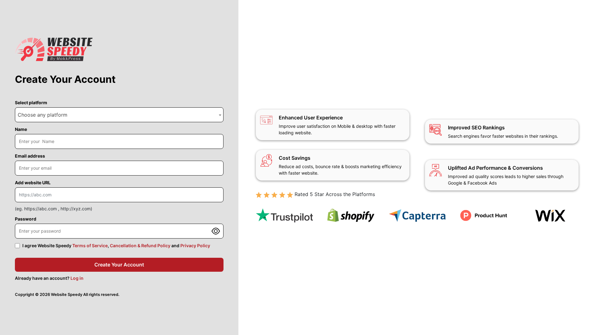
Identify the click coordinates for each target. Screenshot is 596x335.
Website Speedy (66, 294)
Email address (30, 156)
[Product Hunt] (483, 215)
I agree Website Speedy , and (116, 245)
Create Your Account (119, 264)
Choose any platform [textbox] (42, 115)
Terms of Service (90, 245)
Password (25, 218)
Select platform (31, 102)
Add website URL (33, 182)
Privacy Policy (195, 245)
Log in (77, 278)
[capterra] (417, 215)
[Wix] (550, 215)
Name (21, 129)
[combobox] (119, 114)
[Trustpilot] (284, 215)
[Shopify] (350, 215)
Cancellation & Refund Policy (140, 245)
